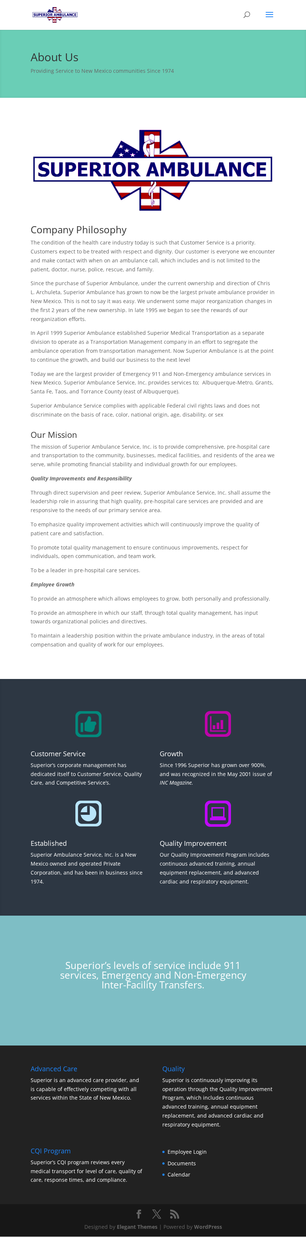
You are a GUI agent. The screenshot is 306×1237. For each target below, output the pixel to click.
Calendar (179, 1174)
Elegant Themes (137, 1226)
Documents (182, 1163)
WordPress (208, 1226)
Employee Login (187, 1151)
